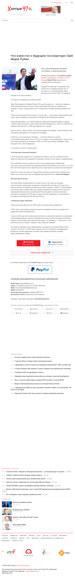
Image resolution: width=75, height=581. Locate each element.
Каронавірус (6, 540)
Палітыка (5, 535)
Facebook (19, 309)
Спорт (39, 535)
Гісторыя (54, 535)
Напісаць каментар (42, 253)
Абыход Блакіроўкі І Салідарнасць (52, 538)
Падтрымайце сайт (28, 243)
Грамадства (14, 535)
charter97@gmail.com (32, 571)
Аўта (28, 538)
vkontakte (65, 309)
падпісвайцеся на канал (55, 243)
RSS (49, 313)
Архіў (66, 2)
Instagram (34, 313)
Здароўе (22, 538)
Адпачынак (35, 538)
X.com (50, 309)
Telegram (65, 313)
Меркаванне (6, 499)
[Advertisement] (37, 38)
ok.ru (19, 313)
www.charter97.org (23, 565)
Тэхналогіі (13, 538)
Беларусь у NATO (17, 540)
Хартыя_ (19, 9)
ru (59, 3)
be (56, 3)
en (62, 3)
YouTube (34, 309)
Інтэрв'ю (5, 538)
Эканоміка (23, 535)
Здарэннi (32, 535)
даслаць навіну (56, 2)
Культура (46, 535)
